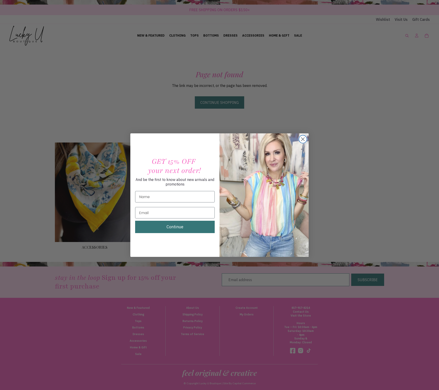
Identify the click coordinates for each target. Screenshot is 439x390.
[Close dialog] (303, 139)
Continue (174, 226)
